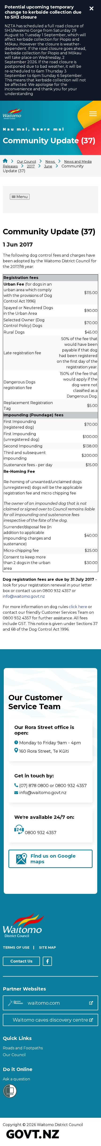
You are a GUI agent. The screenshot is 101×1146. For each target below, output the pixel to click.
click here (78, 607)
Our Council (14, 1055)
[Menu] (93, 113)
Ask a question (16, 1079)
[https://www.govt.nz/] (33, 1139)
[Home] (12, 117)
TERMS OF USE (16, 947)
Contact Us (21, 961)
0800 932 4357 (40, 832)
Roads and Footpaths (23, 1048)
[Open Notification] (91, 8)
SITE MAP (47, 947)
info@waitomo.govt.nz (24, 596)
